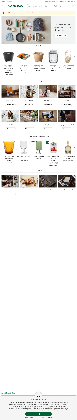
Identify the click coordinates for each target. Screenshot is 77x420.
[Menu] (2, 6)
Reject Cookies (29, 417)
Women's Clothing (10, 125)
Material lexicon (48, 190)
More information (47, 417)
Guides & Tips (10, 190)
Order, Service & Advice (55, 1)
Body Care (48, 125)
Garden (29, 125)
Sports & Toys (48, 100)
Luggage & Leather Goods (66, 125)
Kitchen (67, 100)
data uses (63, 402)
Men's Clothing (29, 100)
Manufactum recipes (29, 190)
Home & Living (10, 100)
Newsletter (9, 1)
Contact (3, 1)
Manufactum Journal (67, 190)
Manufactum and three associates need (21, 402)
